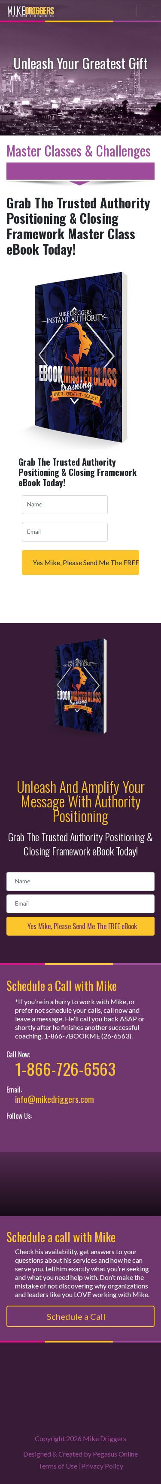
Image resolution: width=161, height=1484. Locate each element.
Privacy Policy (102, 1466)
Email (34, 531)
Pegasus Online (115, 1454)
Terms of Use (57, 1466)
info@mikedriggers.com (54, 1099)
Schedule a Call (77, 1316)
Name (35, 504)
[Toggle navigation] (145, 10)
